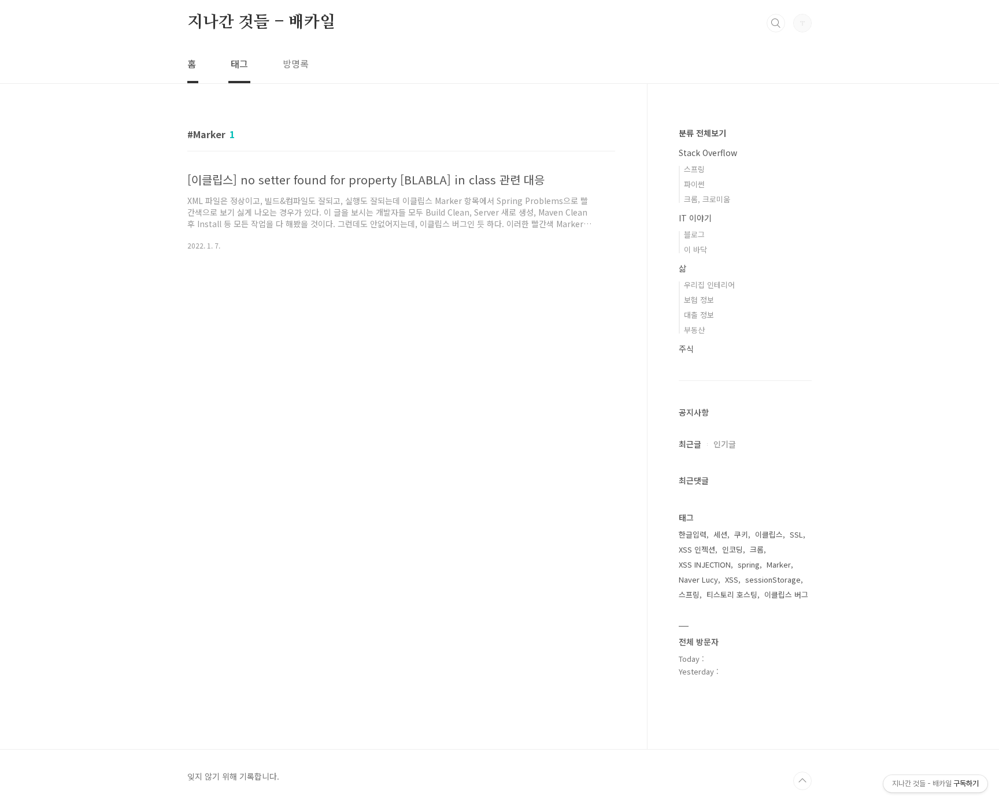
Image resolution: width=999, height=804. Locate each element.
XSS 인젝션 (697, 549)
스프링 (694, 169)
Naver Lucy (698, 579)
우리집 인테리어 (709, 284)
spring (749, 564)
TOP (802, 781)
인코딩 (732, 549)
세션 (720, 534)
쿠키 (741, 534)
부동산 (694, 329)
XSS (731, 579)
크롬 (757, 549)
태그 (239, 64)
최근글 (690, 444)
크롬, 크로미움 (707, 199)
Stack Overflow (708, 152)
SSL (796, 534)
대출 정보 (699, 314)
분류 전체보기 (702, 133)
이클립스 (769, 534)
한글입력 (692, 534)
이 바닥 (695, 249)
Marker (779, 564)
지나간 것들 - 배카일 (261, 22)
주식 (686, 348)
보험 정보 (699, 299)
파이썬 (694, 184)
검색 (776, 23)
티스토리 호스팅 (731, 594)
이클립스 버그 (786, 594)
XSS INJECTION (705, 564)
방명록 (296, 64)
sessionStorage (773, 579)
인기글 (724, 444)
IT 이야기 (695, 218)
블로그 (694, 234)
